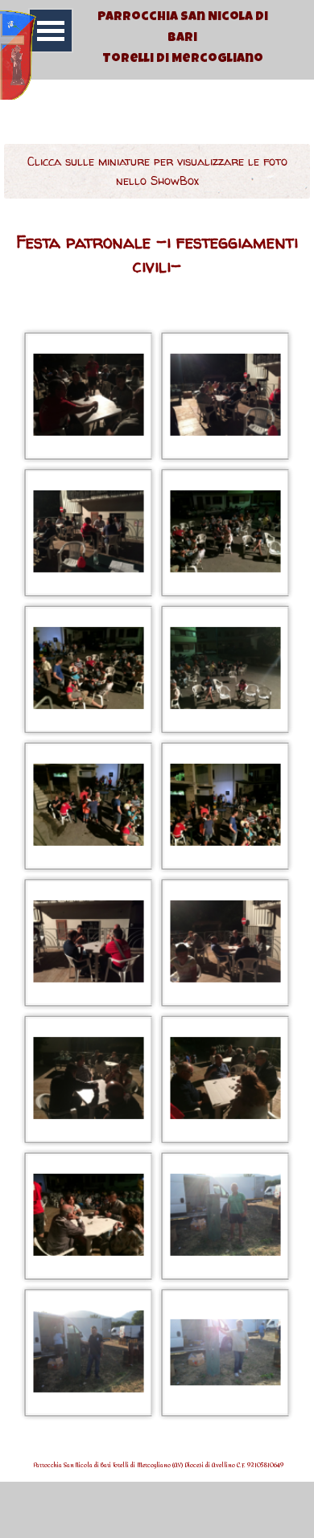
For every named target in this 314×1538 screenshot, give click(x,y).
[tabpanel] (182, 48)
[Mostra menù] (50, 30)
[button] (88, 395)
